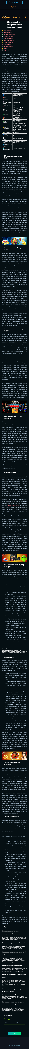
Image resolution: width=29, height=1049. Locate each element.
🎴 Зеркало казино (6, 44)
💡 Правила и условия (7, 46)
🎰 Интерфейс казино (7, 30)
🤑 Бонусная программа (8, 42)
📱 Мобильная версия (7, 38)
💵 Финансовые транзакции (8, 34)
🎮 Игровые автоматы (7, 32)
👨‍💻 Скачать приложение (8, 40)
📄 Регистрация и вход (7, 36)
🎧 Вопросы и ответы (7, 50)
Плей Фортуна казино (13, 505)
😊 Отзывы (4, 48)
